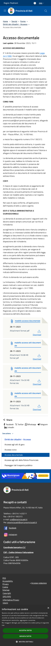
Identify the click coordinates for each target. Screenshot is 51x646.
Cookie (5, 587)
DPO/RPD (7, 596)
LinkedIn (10, 427)
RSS (4, 578)
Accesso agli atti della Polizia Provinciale (21, 460)
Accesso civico (10, 449)
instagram (13, 534)
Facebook (10, 424)
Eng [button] (40, 3)
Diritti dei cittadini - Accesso (15, 24)
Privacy (5, 584)
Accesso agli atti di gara (14, 444)
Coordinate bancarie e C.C (14, 547)
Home (5, 21)
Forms (23, 21)
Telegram (44, 424)
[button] (25, 641)
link (3, 625)
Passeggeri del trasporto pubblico (18, 465)
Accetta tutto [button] (25, 630)
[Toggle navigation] (4, 10)
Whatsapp (32, 424)
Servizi (14, 21)
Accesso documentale (14, 454)
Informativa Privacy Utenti (11, 601)
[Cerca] (45, 10)
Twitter (21, 424)
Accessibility (7, 581)
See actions (6, 433)
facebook (12, 527)
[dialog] (25, 625)
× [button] (48, 608)
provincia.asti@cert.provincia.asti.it (22, 522)
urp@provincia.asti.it (18, 519)
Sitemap (5, 589)
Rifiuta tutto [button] (25, 636)
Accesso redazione (39, 583)
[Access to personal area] (34, 3)
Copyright (7, 593)
